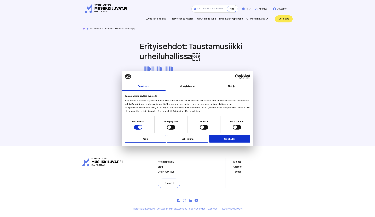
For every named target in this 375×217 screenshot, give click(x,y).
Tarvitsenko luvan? (182, 19)
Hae (232, 9)
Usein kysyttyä (166, 172)
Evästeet (212, 209)
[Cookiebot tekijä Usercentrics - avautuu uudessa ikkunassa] (237, 76)
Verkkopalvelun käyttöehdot (172, 209)
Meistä (237, 162)
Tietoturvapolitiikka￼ (230, 209)
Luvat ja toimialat (156, 19)
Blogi (160, 167)
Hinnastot (169, 183)
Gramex (237, 167)
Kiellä (145, 139)
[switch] (171, 127)
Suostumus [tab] (144, 86)
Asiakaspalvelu (166, 162)
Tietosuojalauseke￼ (144, 209)
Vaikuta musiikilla (206, 19)
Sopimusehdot (197, 209)
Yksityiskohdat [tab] (187, 86)
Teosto (237, 172)
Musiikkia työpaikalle (231, 19)
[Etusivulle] (106, 8)
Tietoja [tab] (231, 86)
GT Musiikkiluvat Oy (257, 19)
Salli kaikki (229, 139)
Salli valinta (187, 139)
